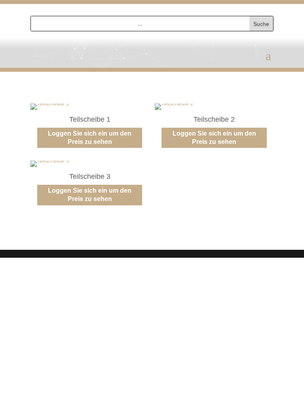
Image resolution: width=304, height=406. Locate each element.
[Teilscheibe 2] (174, 103)
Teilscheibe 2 (214, 119)
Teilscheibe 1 (89, 119)
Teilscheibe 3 (89, 176)
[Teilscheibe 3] (49, 160)
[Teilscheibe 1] (49, 103)
